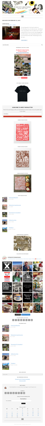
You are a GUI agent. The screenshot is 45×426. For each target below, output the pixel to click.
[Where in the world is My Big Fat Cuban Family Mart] (7, 297)
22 (22, 415)
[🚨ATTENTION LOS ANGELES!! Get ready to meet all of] (7, 277)
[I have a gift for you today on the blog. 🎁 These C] (27, 308)
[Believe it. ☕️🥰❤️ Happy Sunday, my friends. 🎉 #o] (7, 308)
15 (22, 413)
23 (27, 415)
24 (32, 415)
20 (12, 415)
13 (12, 413)
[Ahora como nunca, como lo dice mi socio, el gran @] (17, 287)
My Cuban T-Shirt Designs (22, 83)
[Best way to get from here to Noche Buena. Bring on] (38, 308)
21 (17, 415)
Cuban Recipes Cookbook (22, 234)
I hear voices (5, 23)
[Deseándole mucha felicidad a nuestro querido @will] (27, 266)
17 (32, 413)
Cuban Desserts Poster (22, 173)
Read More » (24, 40)
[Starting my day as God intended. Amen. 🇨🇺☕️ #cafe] (17, 297)
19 (6, 415)
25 (38, 415)
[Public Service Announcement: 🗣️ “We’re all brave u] (7, 287)
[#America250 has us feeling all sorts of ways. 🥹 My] (17, 266)
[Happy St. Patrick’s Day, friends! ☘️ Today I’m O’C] (17, 277)
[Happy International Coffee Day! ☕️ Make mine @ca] (38, 287)
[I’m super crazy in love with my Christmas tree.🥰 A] (17, 308)
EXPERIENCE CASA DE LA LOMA (22, 47)
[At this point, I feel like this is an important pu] (27, 287)
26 (6, 416)
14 (17, 413)
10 (32, 412)
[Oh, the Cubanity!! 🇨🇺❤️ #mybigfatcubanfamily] (27, 297)
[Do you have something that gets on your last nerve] (7, 266)
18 (38, 413)
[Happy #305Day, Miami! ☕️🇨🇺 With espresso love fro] (38, 277)
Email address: (23, 398)
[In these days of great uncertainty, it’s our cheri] (38, 266)
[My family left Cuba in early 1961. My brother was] (27, 277)
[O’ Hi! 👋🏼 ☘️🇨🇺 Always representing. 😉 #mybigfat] (38, 297)
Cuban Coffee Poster (22, 146)
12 (6, 413)
